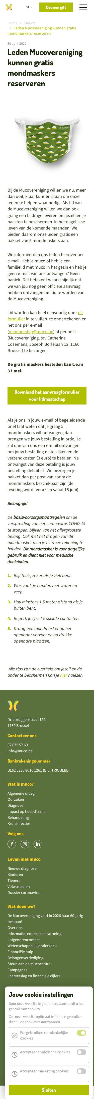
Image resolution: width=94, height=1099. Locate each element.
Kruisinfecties (19, 823)
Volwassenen (19, 886)
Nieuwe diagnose (22, 868)
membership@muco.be (31, 332)
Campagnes (17, 970)
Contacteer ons (22, 735)
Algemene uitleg (21, 793)
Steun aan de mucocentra (29, 964)
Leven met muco (24, 859)
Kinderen (15, 874)
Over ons (15, 928)
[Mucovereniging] (13, 706)
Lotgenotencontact (24, 940)
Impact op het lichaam (26, 811)
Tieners (14, 880)
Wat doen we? (21, 906)
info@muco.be (20, 751)
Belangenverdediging (25, 958)
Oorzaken (16, 799)
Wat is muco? (21, 784)
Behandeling (18, 817)
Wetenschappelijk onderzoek (32, 946)
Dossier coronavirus (24, 892)
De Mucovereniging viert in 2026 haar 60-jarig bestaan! (45, 918)
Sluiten (49, 1090)
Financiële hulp (20, 952)
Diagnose (15, 805)
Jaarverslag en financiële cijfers (34, 976)
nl (28, 7)
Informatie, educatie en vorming (34, 934)
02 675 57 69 (18, 745)
